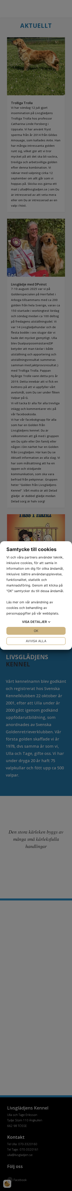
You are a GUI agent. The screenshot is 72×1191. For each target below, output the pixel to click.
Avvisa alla (36, 641)
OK (36, 631)
